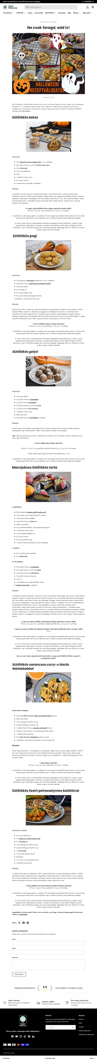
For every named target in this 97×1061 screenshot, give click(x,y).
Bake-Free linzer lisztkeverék (30, 162)
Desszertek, (44, 22)
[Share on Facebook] (24, 923)
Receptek (62, 13)
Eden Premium (10, 1053)
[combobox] (50, 7)
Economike (39, 13)
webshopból (23, 914)
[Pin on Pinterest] (28, 923)
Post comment (19, 974)
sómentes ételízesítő (40, 728)
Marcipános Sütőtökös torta (35, 467)
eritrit (39, 570)
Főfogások (53, 22)
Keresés (81, 1019)
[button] (93, 7)
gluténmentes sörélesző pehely (40, 284)
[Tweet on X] (19, 923)
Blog (69, 13)
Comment (15, 957)
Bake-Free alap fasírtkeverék (30, 839)
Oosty (30, 13)
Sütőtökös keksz (25, 117)
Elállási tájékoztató (84, 1031)
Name (14, 939)
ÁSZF (80, 1023)
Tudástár (81, 1027)
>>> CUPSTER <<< (88, 1)
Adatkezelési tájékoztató (86, 1034)
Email (14, 948)
